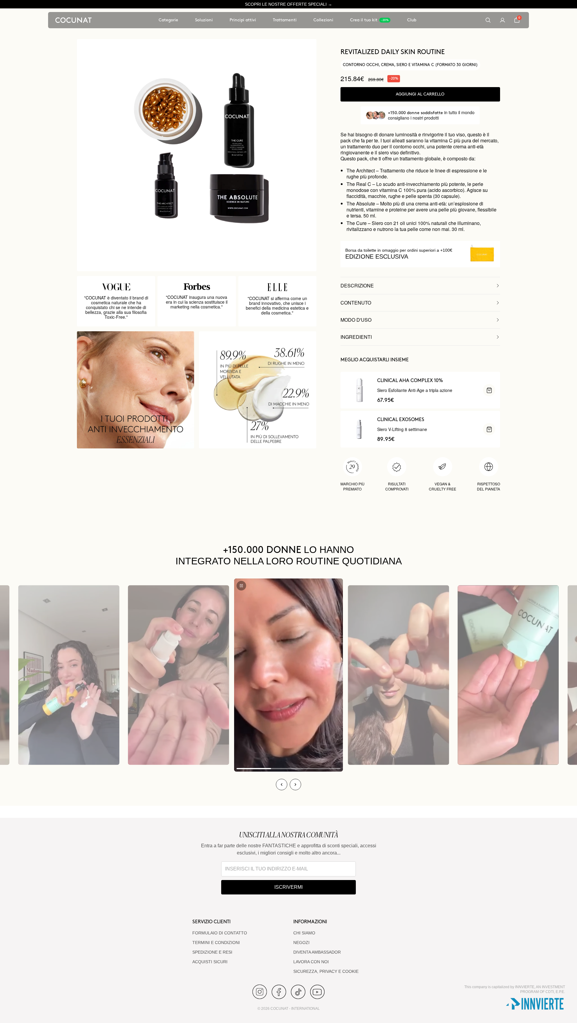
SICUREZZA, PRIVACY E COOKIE (326, 971)
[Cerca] (488, 20)
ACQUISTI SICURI (209, 961)
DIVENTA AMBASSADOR (317, 952)
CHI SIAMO (304, 932)
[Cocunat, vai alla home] (73, 20)
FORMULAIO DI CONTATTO (219, 932)
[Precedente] (281, 784)
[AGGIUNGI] (489, 390)
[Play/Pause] (241, 585)
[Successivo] (295, 784)
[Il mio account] (502, 20)
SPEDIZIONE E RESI (212, 952)
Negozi (301, 942)
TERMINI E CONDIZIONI (216, 942)
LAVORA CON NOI (311, 961)
